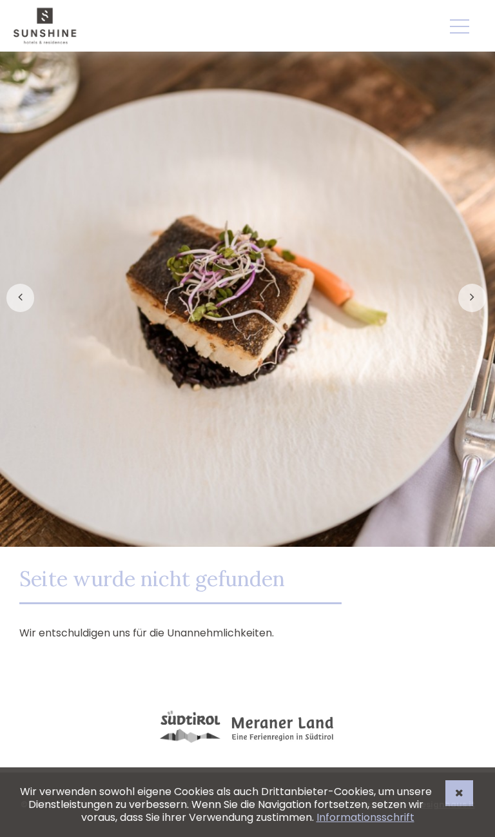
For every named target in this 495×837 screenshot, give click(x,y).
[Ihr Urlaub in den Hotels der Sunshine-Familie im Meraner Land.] (45, 26)
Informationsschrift (365, 817)
